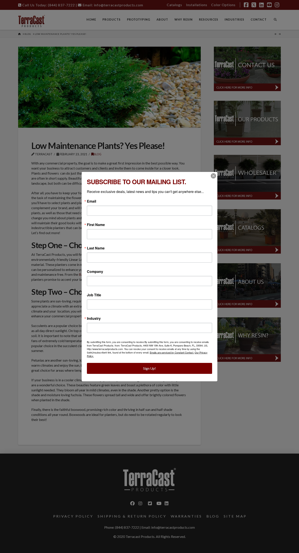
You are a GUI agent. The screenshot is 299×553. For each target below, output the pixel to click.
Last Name (96, 248)
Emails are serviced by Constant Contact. (172, 352)
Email (91, 201)
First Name (96, 224)
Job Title (94, 295)
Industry (94, 318)
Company (95, 271)
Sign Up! (149, 368)
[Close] (213, 175)
